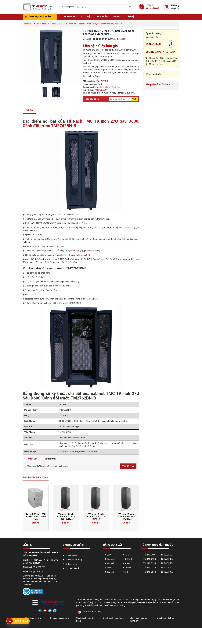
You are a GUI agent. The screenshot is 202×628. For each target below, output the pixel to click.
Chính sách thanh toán (113, 618)
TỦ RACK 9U (166, 555)
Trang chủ (70, 16)
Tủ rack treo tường (73, 560)
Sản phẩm (102, 16)
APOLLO (110, 567)
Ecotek (127, 567)
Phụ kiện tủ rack (72, 568)
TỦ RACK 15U (149, 563)
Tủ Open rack (71, 564)
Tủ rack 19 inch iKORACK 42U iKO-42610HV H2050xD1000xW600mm (97, 518)
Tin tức (117, 16)
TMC (99, 84)
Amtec (127, 563)
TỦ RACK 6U (149, 555)
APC (126, 572)
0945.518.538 (21, 621)
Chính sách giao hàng (59, 618)
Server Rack (41, 24)
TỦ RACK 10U (149, 559)
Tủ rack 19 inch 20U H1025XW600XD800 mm (36, 516)
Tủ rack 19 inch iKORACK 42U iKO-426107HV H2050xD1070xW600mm (67, 518)
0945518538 (153, 44)
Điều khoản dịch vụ (165, 618)
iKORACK (111, 572)
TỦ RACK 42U (167, 572)
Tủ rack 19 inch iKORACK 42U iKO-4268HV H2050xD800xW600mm (127, 518)
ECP (109, 555)
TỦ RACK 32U (167, 567)
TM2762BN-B (102, 81)
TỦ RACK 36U (149, 572)
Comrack (111, 559)
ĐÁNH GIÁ (32, 459)
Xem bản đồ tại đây (92, 611)
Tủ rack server (71, 555)
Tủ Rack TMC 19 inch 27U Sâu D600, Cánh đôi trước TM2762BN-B (81, 123)
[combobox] (67, 7)
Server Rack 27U (55, 24)
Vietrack (110, 563)
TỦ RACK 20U (167, 563)
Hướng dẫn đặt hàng (32, 618)
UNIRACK (128, 559)
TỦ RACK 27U (100, 90)
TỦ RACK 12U (167, 559)
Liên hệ (130, 16)
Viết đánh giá (128, 466)
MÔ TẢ (29, 110)
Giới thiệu (86, 16)
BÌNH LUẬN (50, 459)
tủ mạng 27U (84, 255)
